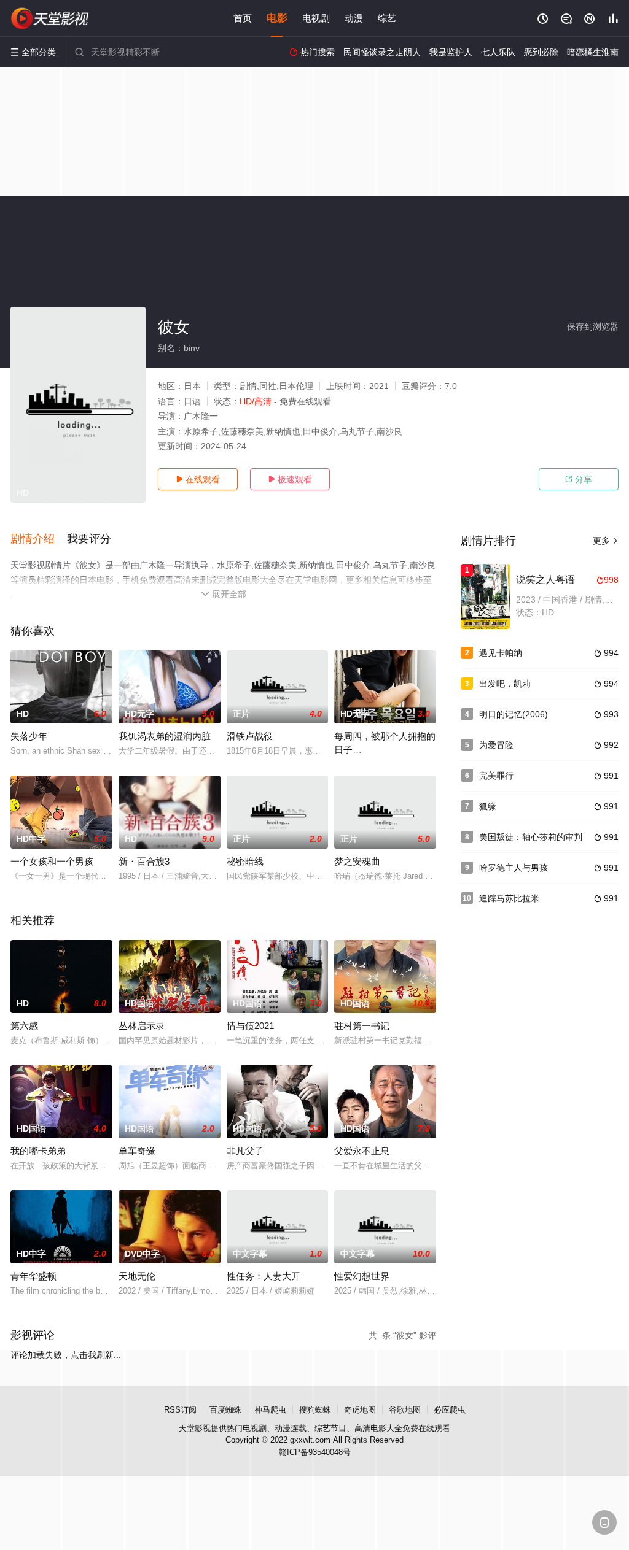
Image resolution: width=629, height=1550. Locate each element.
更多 (606, 541)
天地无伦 (137, 1276)
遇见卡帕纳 (500, 653)
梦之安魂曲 (357, 861)
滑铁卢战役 (250, 736)
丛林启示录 (142, 1025)
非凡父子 (245, 1151)
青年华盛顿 (33, 1276)
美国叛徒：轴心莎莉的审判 (530, 837)
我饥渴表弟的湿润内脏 (165, 736)
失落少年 (28, 736)
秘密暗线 (245, 861)
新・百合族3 (144, 861)
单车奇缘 (137, 1151)
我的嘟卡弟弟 (38, 1151)
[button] (38, 539)
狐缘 (487, 806)
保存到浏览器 (593, 326)
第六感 (24, 1025)
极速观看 (290, 479)
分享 (578, 479)
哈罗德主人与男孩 (513, 868)
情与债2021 (250, 1025)
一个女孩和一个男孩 (51, 861)
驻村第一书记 (361, 1025)
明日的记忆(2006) (513, 714)
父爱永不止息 (361, 1151)
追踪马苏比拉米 (509, 898)
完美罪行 (496, 776)
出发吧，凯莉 (505, 683)
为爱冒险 (496, 745)
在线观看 (198, 479)
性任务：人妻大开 (263, 1276)
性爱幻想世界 (361, 1276)
